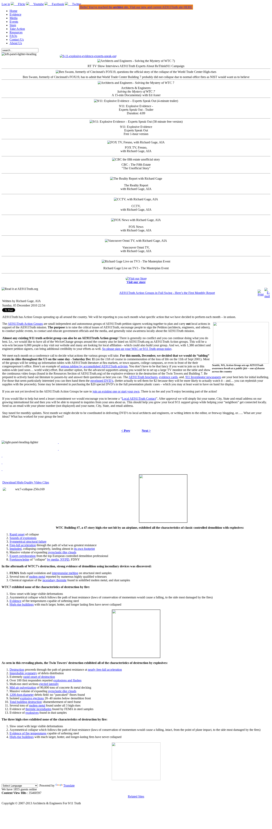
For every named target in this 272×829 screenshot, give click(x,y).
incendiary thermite (54, 580)
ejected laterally (49, 684)
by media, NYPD (58, 559)
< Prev (125, 430)
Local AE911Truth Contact (139, 398)
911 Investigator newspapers (203, 377)
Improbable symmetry (23, 673)
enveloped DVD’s (101, 380)
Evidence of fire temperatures (28, 733)
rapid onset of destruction (39, 676)
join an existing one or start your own (116, 391)
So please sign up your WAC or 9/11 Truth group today (136, 348)
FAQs (13, 36)
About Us (16, 43)
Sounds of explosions (23, 538)
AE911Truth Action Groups (25, 323)
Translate (69, 785)
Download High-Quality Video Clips (25, 482)
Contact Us (17, 39)
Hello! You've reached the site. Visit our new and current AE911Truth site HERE (136, 7)
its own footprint (84, 548)
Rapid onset (17, 534)
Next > (146, 430)
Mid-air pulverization (23, 687)
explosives (32, 712)
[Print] (261, 294)
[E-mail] (267, 296)
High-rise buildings (22, 604)
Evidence (15, 14)
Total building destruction (26, 702)
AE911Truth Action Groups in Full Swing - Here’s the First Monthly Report (167, 293)
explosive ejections (32, 698)
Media (14, 18)
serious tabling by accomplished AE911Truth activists (94, 366)
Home (13, 11)
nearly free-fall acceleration (105, 669)
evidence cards (168, 377)
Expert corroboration (23, 556)
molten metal (37, 576)
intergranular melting (65, 573)
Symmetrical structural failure (28, 541)
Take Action (17, 28)
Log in (6, 4)
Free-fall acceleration (23, 545)
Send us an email (12, 405)
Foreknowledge (19, 559)
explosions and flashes (67, 680)
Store (13, 25)
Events (14, 21)
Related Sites (136, 796)
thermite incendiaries (38, 709)
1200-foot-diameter (22, 694)
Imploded (16, 548)
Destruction (17, 669)
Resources (16, 32)
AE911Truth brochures (143, 377)
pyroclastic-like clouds (62, 552)
